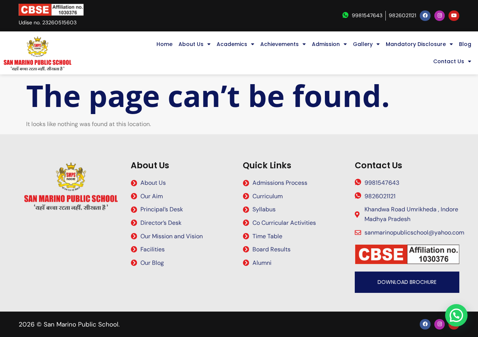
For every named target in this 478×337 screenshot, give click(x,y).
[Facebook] (425, 15)
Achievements (279, 44)
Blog (465, 44)
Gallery (363, 44)
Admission (326, 44)
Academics (232, 44)
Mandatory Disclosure (416, 44)
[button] (456, 315)
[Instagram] (439, 15)
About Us (191, 44)
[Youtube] (453, 15)
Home (164, 44)
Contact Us (448, 61)
